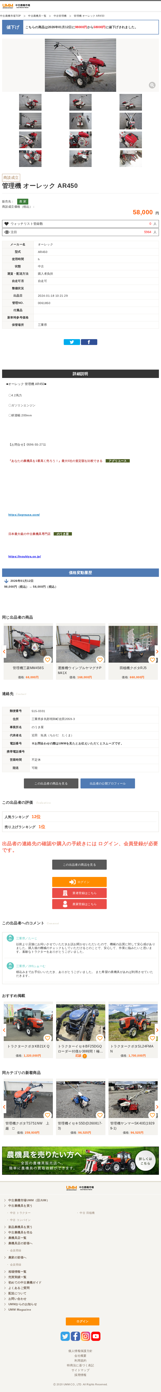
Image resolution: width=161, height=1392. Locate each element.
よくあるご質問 (19, 1288)
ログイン (83, 1321)
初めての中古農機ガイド (25, 1282)
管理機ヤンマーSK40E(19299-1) (132, 1126)
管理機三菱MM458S (28, 668)
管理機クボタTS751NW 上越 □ (27, 1126)
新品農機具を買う (20, 1227)
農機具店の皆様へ (20, 1243)
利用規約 (80, 1360)
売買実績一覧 (17, 1277)
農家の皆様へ (17, 1257)
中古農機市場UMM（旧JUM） (28, 1200)
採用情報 (80, 1375)
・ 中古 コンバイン (18, 1219)
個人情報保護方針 (80, 1351)
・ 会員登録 (13, 1250)
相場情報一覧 (17, 1271)
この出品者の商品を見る (51, 783)
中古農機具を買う (20, 1205)
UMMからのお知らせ (22, 1304)
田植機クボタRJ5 (133, 668)
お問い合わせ (17, 1298)
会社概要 (80, 1355)
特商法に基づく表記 (80, 1365)
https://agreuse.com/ (24, 514)
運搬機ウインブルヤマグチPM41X (79, 670)
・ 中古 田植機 (85, 1212)
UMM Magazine (19, 1309)
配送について (17, 1293)
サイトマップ (80, 1370)
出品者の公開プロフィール (108, 783)
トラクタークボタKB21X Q (28, 1046)
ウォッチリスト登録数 (27, 223)
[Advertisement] (80, 356)
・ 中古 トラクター (18, 1212)
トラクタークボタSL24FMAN (131, 1049)
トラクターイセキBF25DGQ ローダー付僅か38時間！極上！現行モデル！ (80, 1049)
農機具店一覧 (17, 1237)
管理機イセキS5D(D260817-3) (80, 1126)
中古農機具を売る (20, 1232)
